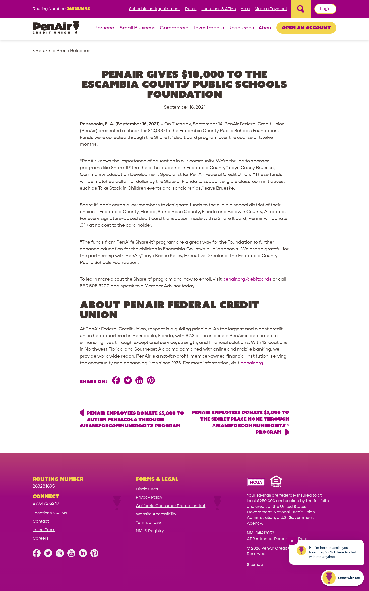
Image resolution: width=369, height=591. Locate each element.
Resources (241, 28)
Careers (40, 538)
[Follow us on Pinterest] (94, 555)
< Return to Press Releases (61, 50)
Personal (104, 28)
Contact (41, 521)
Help (245, 8)
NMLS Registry (150, 530)
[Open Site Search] (301, 9)
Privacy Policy (149, 497)
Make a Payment (271, 8)
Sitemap (255, 564)
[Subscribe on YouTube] (71, 555)
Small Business (138, 28)
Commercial (175, 28)
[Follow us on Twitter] (48, 555)
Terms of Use (148, 522)
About (265, 28)
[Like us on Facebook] (37, 555)
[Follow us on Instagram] (60, 555)
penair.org (251, 363)
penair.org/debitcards (247, 279)
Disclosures (147, 489)
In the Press (44, 529)
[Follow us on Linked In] (83, 555)
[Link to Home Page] (56, 28)
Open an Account (306, 28)
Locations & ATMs (218, 8)
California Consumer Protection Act (170, 505)
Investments (209, 28)
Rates (190, 8)
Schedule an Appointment (154, 8)
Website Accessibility (156, 514)
